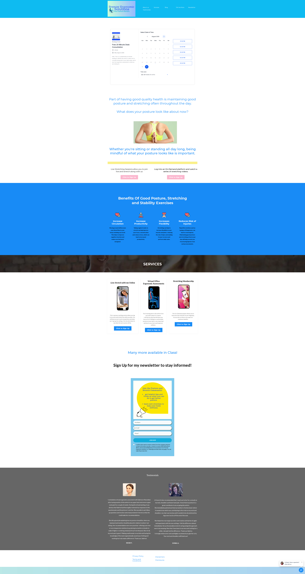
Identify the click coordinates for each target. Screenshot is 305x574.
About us (146, 7)
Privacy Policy (137, 556)
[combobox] (155, 74)
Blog (166, 7)
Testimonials (147, 10)
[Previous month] (147, 36)
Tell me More (180, 7)
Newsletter (191, 7)
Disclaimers (160, 557)
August (154, 36)
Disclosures (159, 560)
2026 (157, 36)
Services (156, 7)
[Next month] (164, 36)
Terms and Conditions (136, 560)
